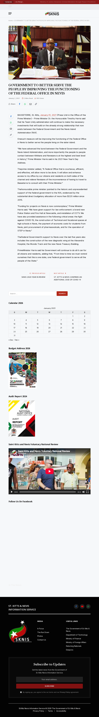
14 (61, 324)
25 (26, 332)
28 (61, 332)
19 (38, 328)
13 (49, 324)
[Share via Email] (30, 104)
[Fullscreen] (87, 492)
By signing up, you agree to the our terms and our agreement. (50, 692)
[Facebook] (10, 116)
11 (26, 324)
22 (73, 328)
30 (85, 332)
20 (49, 328)
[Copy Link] (35, 104)
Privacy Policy (65, 692)
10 (14, 324)
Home (10, 21)
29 (73, 332)
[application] (50, 471)
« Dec (11, 340)
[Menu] (10, 6)
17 (14, 328)
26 (38, 332)
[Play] (12, 492)
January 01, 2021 (48, 115)
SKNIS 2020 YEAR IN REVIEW (33, 277)
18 (26, 328)
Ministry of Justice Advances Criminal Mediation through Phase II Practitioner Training (59, 2)
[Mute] (83, 492)
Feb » (17, 340)
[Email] (10, 128)
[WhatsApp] (10, 122)
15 (73, 324)
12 (37, 324)
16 (84, 324)
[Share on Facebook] (19, 104)
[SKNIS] (52, 13)
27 (49, 332)
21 (61, 328)
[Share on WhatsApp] (25, 104)
